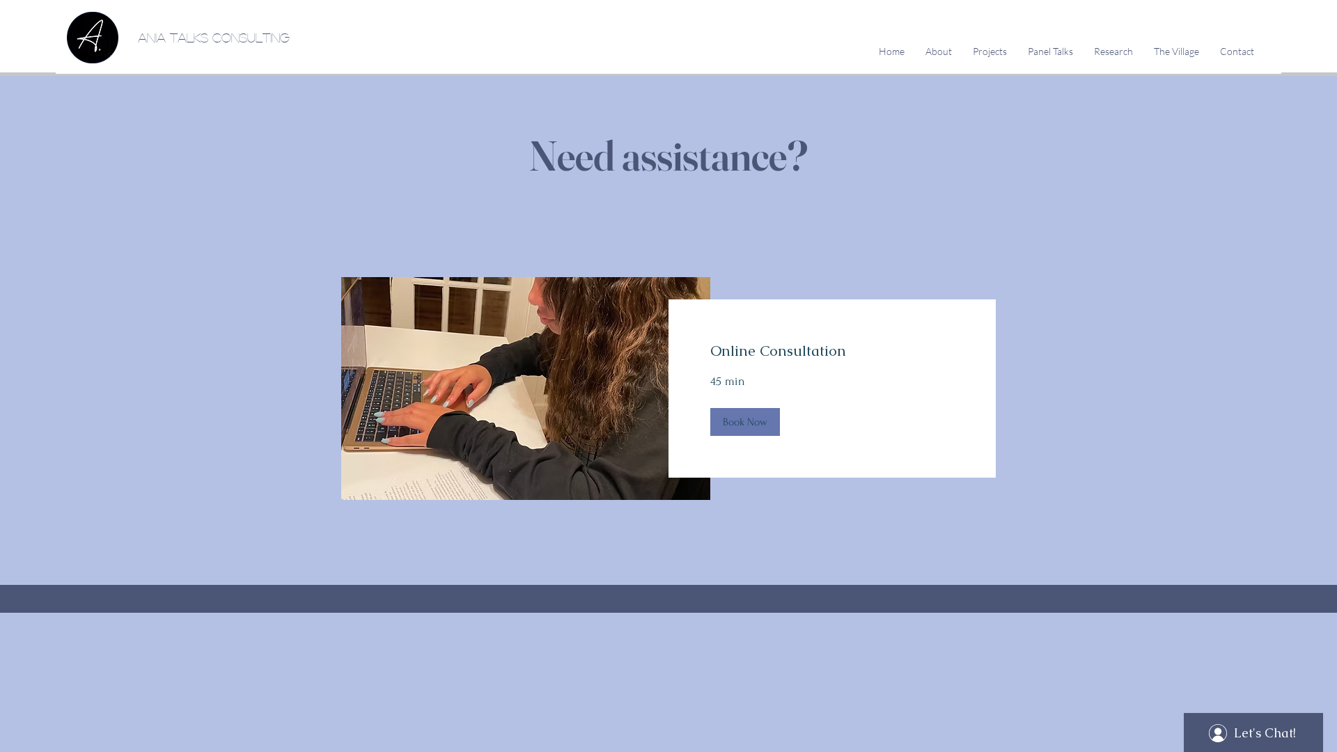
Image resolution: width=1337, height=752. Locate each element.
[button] (745, 422)
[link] (832, 351)
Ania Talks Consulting (214, 37)
